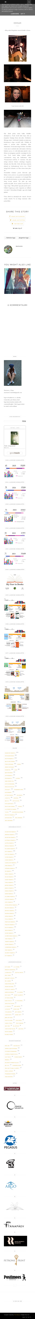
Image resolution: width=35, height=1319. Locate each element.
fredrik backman (9, 986)
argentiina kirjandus (10, 837)
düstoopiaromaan (9, 784)
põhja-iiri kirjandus (10, 924)
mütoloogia (16, 800)
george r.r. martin (10, 989)
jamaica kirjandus (9, 888)
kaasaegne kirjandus (10, 753)
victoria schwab (9, 997)
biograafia (19, 795)
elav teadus (8, 1057)
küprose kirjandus (9, 899)
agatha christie (19, 972)
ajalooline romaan (10, 761)
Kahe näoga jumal (9, 446)
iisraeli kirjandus (9, 874)
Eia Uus (7, 447)
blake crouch (8, 1000)
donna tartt (18, 1014)
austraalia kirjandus (10, 840)
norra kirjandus (9, 916)
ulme (15, 769)
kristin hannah (8, 1031)
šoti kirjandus (8, 955)
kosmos (20, 806)
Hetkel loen (14, 427)
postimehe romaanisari (11, 1051)
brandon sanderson (10, 969)
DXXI (7, 290)
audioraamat (8, 792)
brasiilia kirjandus (9, 845)
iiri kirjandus (8, 871)
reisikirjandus (8, 778)
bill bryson (16, 1026)
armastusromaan (9, 767)
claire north (8, 1014)
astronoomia (8, 817)
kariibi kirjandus (9, 893)
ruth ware (7, 966)
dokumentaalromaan (17, 812)
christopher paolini (10, 1028)
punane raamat (18, 1057)
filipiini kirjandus (9, 857)
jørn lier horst (9, 1017)
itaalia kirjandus (9, 882)
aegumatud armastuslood (12, 1062)
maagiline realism (9, 786)
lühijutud (7, 798)
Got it (23, 14)
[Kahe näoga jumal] (15, 444)
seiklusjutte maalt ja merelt (12, 1068)
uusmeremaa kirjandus (10, 947)
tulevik (7, 812)
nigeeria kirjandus (9, 913)
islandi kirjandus (9, 879)
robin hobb (16, 1009)
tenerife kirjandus (9, 941)
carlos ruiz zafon (9, 1003)
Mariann (19, 246)
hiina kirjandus (8, 865)
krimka (19, 764)
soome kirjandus (9, 933)
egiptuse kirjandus (9, 854)
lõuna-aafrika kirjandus (11, 905)
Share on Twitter (18, 220)
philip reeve (19, 1020)
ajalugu (7, 800)
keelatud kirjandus (10, 815)
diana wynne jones (9, 983)
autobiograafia (9, 795)
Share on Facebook (18, 216)
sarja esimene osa (9, 781)
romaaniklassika (17, 1065)
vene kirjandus (8, 950)
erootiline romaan (10, 806)
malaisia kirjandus (9, 907)
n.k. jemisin (20, 992)
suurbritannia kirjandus (11, 936)
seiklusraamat (18, 817)
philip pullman (8, 1020)
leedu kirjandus (9, 902)
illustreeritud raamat (10, 809)
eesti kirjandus (8, 851)
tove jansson (8, 1012)
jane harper (17, 1006)
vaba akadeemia (9, 1076)
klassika (18, 778)
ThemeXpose (17, 1314)
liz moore (7, 1009)
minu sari (7, 1045)
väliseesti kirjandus (10, 952)
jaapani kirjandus (9, 885)
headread (16, 798)
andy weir (7, 1026)
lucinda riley (8, 972)
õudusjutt (7, 789)
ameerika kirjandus (9, 834)
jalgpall (20, 228)
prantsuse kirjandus (10, 921)
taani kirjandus (9, 938)
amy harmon (18, 1012)
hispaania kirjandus (10, 868)
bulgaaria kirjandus (10, 848)
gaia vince (20, 1028)
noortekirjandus (9, 758)
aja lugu (7, 1065)
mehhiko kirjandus (9, 910)
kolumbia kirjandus (10, 896)
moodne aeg (17, 1045)
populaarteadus (9, 803)
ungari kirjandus (9, 944)
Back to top (26, 1317)
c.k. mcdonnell (19, 1000)
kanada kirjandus (9, 891)
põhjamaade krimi (18, 789)
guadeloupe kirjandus (10, 862)
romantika (7, 769)
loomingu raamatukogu (11, 1054)
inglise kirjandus (9, 876)
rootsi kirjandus (9, 927)
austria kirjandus (9, 843)
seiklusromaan (8, 820)
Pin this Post (18, 223)
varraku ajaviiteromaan (11, 1048)
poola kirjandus (9, 919)
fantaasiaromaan (9, 755)
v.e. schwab (16, 966)
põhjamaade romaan (10, 1073)
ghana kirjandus (9, 860)
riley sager (8, 995)
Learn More (15, 14)
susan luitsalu (8, 1023)
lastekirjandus (8, 775)
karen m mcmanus (9, 992)
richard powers (9, 1034)
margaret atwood (9, 978)
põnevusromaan (9, 764)
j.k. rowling (8, 1006)
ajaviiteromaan (9, 772)
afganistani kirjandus (10, 831)
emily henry (8, 975)
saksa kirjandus (9, 930)
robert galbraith (18, 995)
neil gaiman (8, 981)
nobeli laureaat (9, 1071)
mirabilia (7, 1059)
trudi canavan (19, 1023)
